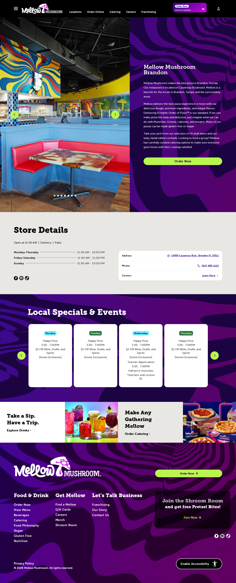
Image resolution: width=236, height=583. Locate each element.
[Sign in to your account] (218, 8)
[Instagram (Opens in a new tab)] (21, 278)
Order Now (182, 161)
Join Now (190, 517)
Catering (115, 11)
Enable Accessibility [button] (195, 564)
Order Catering (136, 433)
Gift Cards (63, 509)
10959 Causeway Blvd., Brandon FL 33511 (195, 255)
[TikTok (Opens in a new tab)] (27, 278)
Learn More (208, 275)
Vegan (18, 531)
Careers (131, 11)
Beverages (21, 515)
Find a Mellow (65, 504)
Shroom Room (66, 525)
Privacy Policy (24, 563)
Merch (60, 520)
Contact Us (100, 515)
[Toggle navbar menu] (16, 9)
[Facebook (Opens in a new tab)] (16, 278)
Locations (75, 11)
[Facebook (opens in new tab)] (216, 536)
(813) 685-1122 (210, 265)
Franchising (148, 11)
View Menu (22, 510)
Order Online (95, 11)
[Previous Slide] (21, 355)
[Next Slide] (214, 355)
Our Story (99, 510)
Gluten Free (23, 536)
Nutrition (21, 541)
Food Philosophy (26, 525)
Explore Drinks (18, 430)
